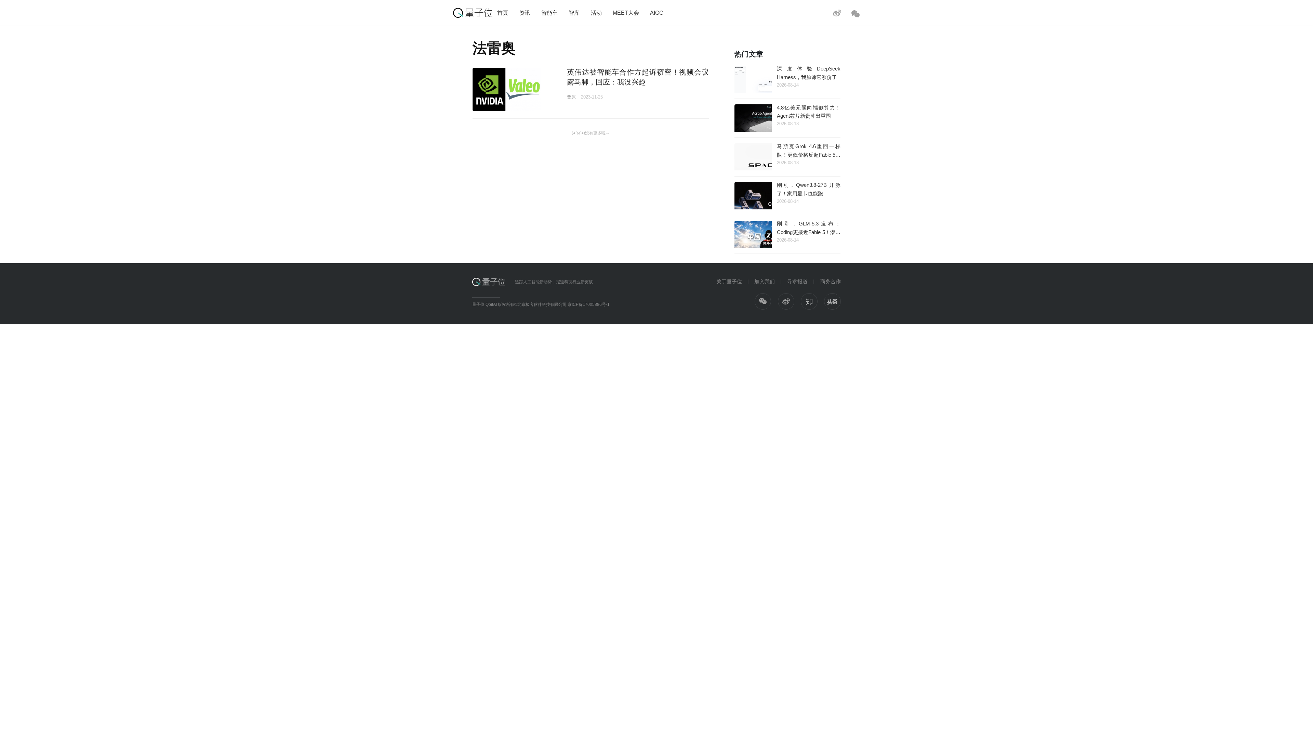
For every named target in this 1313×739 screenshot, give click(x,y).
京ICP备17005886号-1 (589, 304)
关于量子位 (729, 281)
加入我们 (764, 281)
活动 (596, 13)
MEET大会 (626, 13)
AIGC (656, 13)
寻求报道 (797, 281)
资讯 (524, 13)
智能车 (549, 13)
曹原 (571, 97)
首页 (502, 13)
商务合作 (830, 281)
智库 (574, 13)
